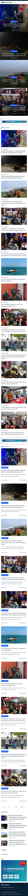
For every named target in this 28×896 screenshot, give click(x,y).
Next (22, 807)
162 (16, 807)
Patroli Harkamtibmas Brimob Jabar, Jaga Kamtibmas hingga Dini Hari (11, 305)
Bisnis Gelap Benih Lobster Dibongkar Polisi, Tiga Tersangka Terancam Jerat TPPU (13, 408)
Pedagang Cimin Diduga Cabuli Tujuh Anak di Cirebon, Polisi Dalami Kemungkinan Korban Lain (14, 109)
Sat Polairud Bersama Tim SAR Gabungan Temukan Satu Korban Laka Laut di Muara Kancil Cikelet (14, 81)
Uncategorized (14, 21)
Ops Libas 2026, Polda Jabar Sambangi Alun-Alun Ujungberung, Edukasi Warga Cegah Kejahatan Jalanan (14, 356)
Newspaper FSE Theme (5, 894)
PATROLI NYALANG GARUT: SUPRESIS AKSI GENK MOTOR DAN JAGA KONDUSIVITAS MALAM (14, 26)
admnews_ (24, 480)
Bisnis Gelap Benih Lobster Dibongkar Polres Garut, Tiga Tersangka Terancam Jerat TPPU (12, 433)
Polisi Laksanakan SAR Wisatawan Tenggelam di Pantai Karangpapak (13, 280)
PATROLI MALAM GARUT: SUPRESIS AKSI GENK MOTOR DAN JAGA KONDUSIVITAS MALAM (14, 55)
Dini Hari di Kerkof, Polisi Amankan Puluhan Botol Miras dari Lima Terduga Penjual (13, 382)
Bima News (8, 2)
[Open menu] (15, 2)
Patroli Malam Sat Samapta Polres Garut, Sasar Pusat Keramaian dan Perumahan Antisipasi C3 (13, 330)
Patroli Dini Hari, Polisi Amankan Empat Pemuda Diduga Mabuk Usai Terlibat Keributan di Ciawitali (13, 254)
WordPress (18, 894)
